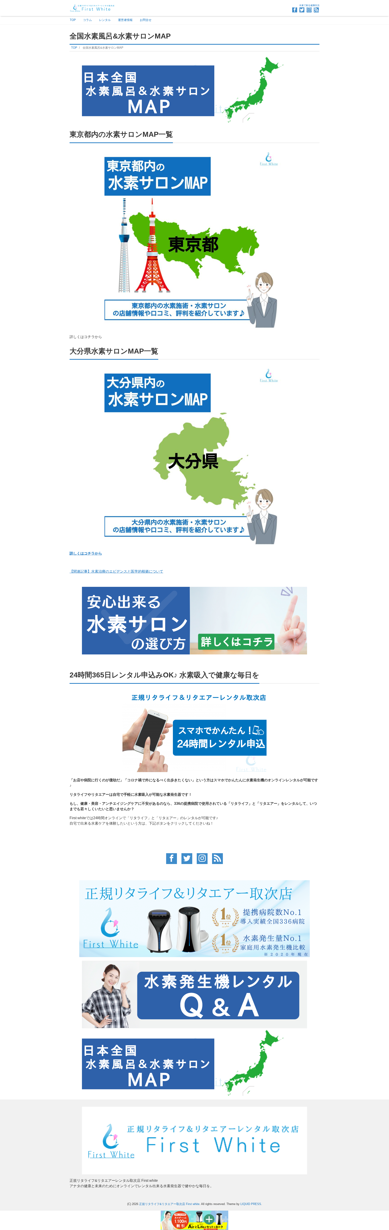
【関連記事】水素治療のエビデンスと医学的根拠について (116, 571)
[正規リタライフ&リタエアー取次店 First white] (92, 8)
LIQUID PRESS (250, 1204)
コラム (87, 20)
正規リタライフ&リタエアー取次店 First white (169, 1204)
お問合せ (146, 20)
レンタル (105, 20)
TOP (73, 20)
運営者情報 (125, 20)
